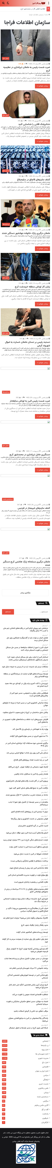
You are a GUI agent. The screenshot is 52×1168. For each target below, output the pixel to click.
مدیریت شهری (43, 1058)
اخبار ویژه (45, 1049)
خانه (46, 15)
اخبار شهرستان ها (41, 1054)
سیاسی (45, 1075)
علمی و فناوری (43, 1088)
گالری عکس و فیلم (41, 1105)
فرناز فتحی (45, 64)
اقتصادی (45, 1066)
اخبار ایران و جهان (41, 1071)
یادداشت (45, 1113)
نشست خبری (43, 1084)
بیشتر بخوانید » (42, 86)
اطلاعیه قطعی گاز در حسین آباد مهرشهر (31, 9)
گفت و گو (45, 1109)
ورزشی (46, 1092)
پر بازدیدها (44, 1045)
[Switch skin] (8, 4)
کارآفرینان (44, 1122)
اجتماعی (45, 1041)
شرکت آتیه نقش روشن (20, 1141)
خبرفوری (45, 1118)
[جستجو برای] (3, 4)
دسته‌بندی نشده (42, 1096)
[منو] (48, 4)
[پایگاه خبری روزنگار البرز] (38, 3)
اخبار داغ (45, 1062)
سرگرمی (45, 1101)
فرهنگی (45, 1079)
